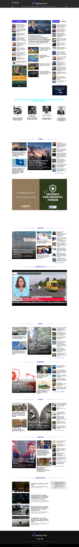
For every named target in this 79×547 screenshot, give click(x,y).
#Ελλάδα (25, 99)
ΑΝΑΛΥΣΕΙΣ (55, 6)
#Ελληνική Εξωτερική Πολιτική (41, 99)
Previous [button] (23, 85)
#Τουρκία (42, 101)
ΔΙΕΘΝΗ (23, 6)
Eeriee (46, 545)
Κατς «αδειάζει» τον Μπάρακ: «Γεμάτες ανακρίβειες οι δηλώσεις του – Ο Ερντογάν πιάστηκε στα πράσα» (17, 118)
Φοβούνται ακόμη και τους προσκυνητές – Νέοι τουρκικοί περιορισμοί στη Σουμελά (32, 118)
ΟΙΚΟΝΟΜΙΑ (38, 6)
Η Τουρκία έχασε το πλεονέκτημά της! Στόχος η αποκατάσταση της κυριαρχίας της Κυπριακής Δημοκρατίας (61, 119)
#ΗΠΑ (55, 99)
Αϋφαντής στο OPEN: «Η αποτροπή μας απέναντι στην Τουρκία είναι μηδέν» (47, 118)
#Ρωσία (35, 101)
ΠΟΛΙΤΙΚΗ (28, 6)
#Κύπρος (61, 99)
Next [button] (25, 85)
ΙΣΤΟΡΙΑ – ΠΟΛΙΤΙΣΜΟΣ (46, 6)
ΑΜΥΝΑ (33, 6)
